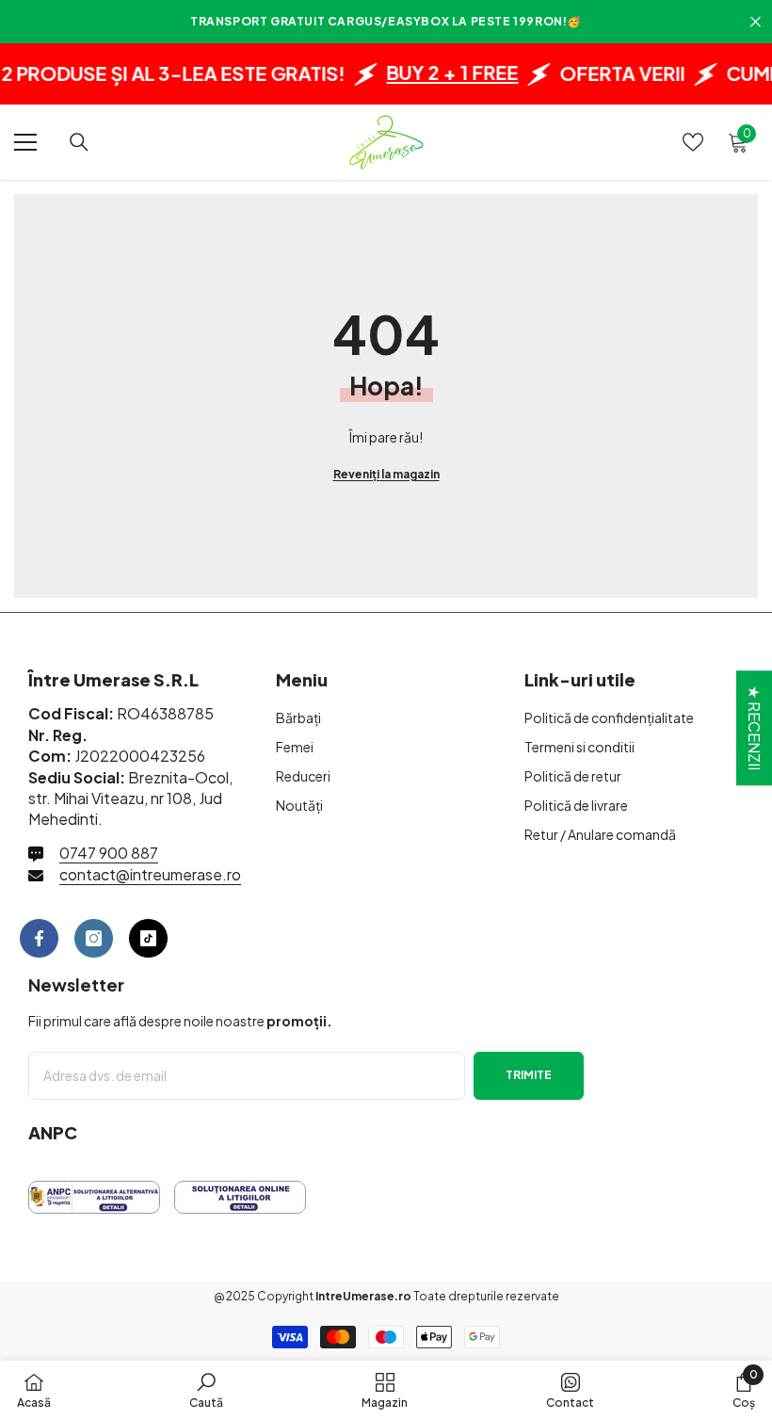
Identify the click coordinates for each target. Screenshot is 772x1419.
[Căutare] (79, 142)
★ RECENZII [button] (754, 727)
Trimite (529, 1075)
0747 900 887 (108, 853)
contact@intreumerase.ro (150, 874)
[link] (206, 1389)
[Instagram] (93, 938)
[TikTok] (148, 938)
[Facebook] (39, 938)
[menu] (25, 142)
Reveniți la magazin (386, 474)
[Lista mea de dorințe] (693, 142)
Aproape (755, 22)
